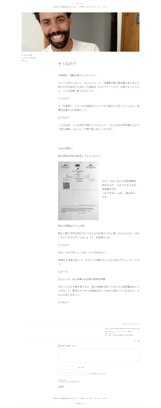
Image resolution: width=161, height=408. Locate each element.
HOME (82, 7)
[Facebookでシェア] (135, 341)
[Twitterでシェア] (138, 341)
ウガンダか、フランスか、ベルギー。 (97, 7)
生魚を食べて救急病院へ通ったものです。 (65, 7)
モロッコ (137, 324)
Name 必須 (81, 367)
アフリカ (124, 324)
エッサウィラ (130, 324)
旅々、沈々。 (80, 3)
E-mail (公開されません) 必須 (97, 373)
